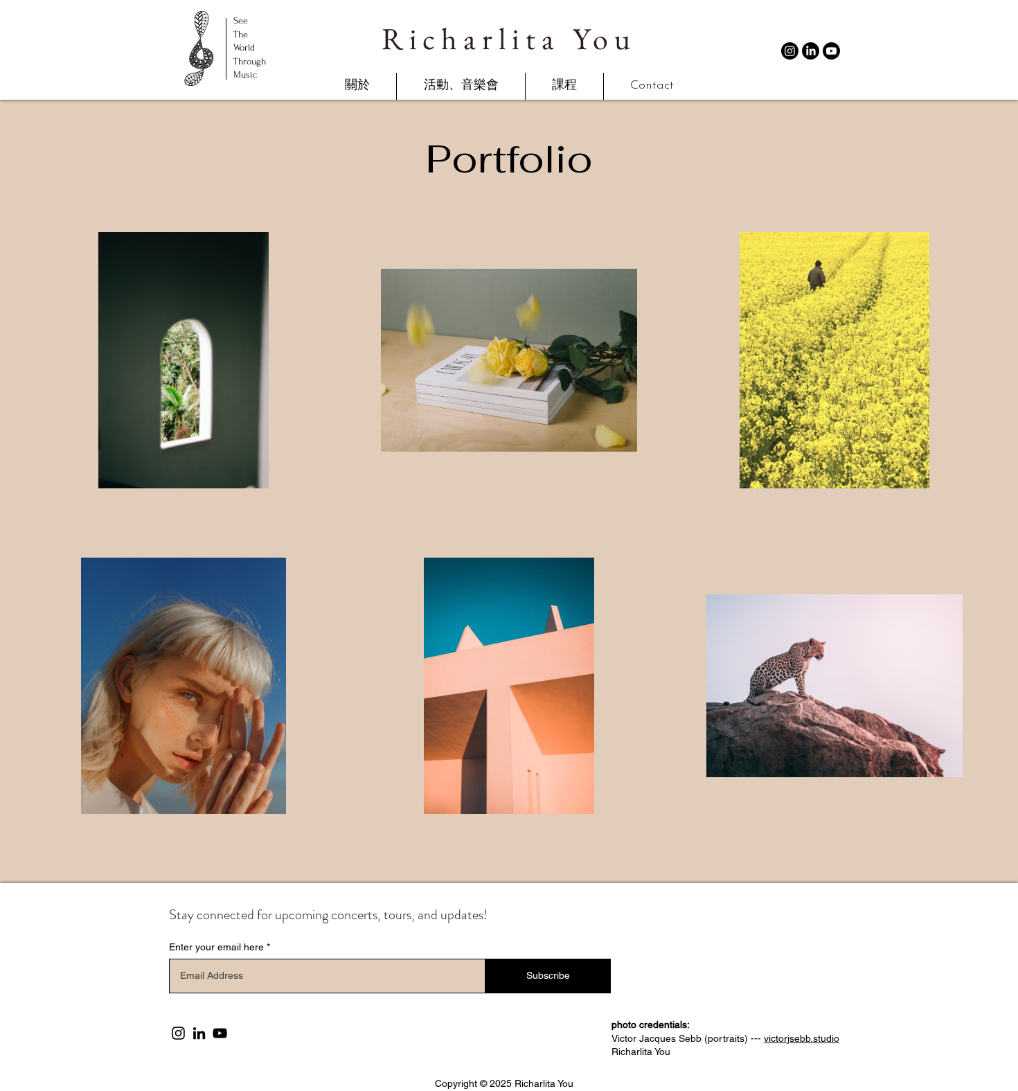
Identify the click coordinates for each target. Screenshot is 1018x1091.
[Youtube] (831, 51)
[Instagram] (789, 51)
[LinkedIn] (810, 51)
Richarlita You (509, 38)
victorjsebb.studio (801, 1038)
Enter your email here (216, 947)
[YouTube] (220, 1033)
